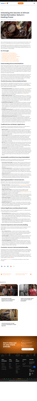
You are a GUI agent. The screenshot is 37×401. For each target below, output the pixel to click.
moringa (26, 88)
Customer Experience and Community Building (10, 59)
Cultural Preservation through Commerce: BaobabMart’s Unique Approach (8, 324)
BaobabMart (13, 380)
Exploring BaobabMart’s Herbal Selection (9, 57)
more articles (9, 259)
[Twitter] (30, 375)
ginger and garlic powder (25, 191)
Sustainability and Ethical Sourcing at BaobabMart (11, 56)
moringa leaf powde (23, 184)
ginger (25, 95)
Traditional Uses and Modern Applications (9, 55)
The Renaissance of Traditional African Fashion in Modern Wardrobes (22, 274)
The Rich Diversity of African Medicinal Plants (10, 54)
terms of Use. (23, 343)
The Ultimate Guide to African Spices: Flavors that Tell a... (6, 274)
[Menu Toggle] (34, 3)
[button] (2, 266)
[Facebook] (30, 373)
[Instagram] (32, 373)
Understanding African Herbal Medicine (9, 53)
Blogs (2, 9)
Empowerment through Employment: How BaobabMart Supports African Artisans (8, 299)
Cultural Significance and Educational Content (10, 58)
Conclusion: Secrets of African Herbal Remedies (10, 61)
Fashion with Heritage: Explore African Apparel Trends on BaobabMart (27, 299)
